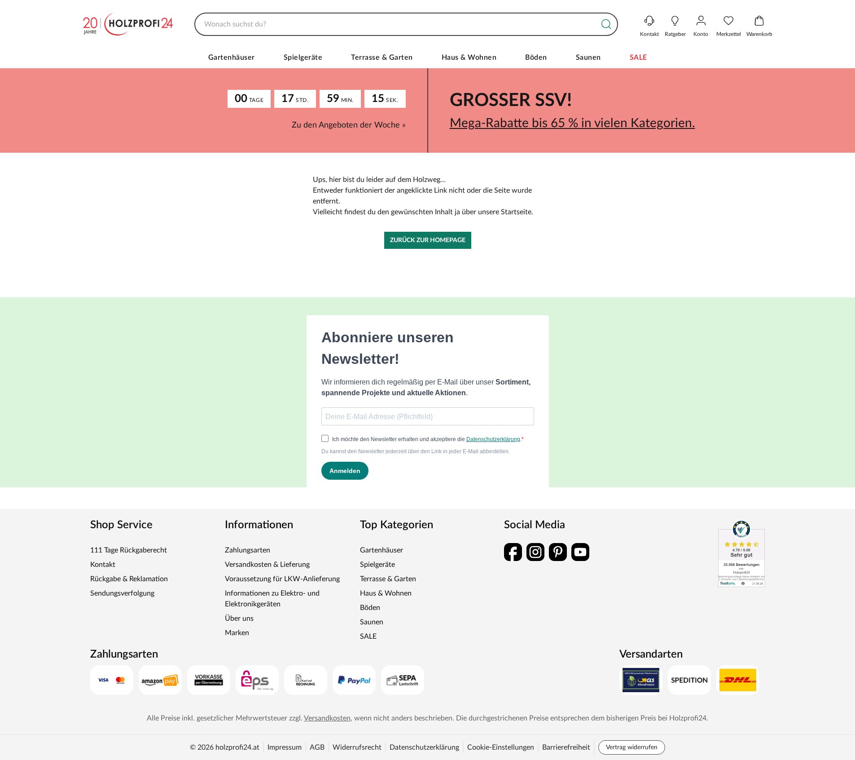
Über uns (239, 618)
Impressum (284, 747)
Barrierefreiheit (566, 747)
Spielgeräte (303, 57)
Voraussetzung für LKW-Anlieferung (282, 579)
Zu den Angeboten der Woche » (349, 125)
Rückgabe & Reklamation (129, 579)
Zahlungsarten (247, 550)
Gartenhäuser (231, 57)
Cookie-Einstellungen (500, 747)
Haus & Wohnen (469, 57)
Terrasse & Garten (382, 57)
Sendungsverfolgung (122, 593)
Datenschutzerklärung (424, 747)
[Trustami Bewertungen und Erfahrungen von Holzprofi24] (741, 553)
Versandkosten (327, 718)
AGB (317, 747)
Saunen (588, 57)
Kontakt (102, 564)
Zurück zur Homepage (427, 240)
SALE (638, 57)
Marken (237, 632)
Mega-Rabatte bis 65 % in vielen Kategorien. (572, 123)
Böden (536, 57)
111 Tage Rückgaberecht (128, 550)
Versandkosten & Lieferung (267, 564)
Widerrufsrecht (357, 747)
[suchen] (606, 24)
